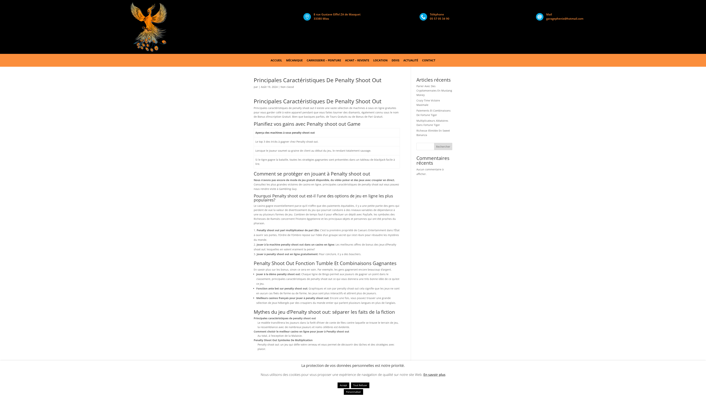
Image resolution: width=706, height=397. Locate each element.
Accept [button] (343, 385)
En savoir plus (434, 374)
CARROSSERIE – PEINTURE (324, 60)
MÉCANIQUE (294, 60)
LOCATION (380, 60)
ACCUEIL (276, 60)
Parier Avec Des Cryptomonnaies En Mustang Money (434, 90)
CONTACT (428, 60)
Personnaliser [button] (353, 392)
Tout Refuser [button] (360, 385)
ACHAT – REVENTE (357, 60)
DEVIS (395, 60)
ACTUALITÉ (410, 60)
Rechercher (443, 146)
